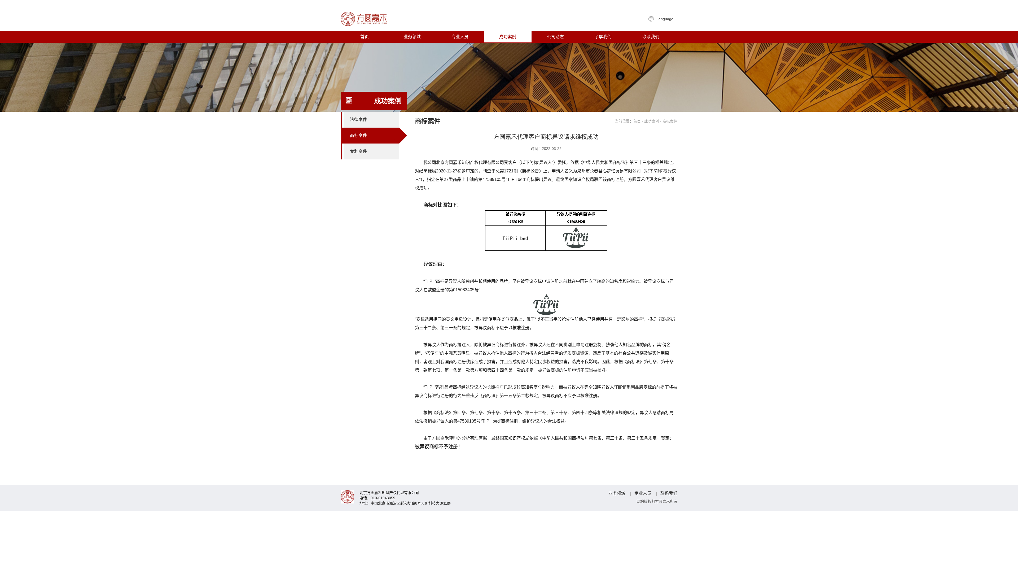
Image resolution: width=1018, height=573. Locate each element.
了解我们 (603, 36)
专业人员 (459, 36)
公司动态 (555, 36)
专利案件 (358, 151)
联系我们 (650, 36)
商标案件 (358, 135)
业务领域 (412, 36)
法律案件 (358, 119)
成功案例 (507, 36)
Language (665, 19)
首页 (364, 36)
